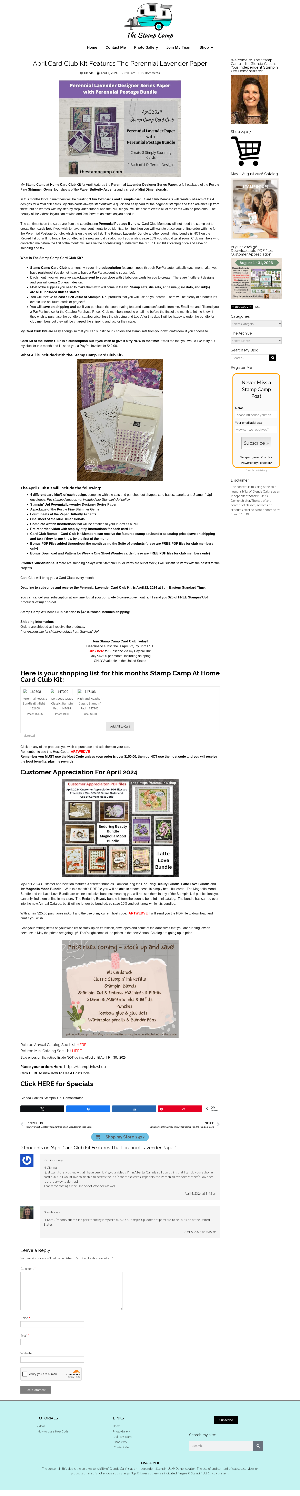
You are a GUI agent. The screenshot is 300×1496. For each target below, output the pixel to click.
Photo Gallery (146, 47)
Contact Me (116, 47)
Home (92, 47)
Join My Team (178, 47)
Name (25, 1318)
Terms (255, 470)
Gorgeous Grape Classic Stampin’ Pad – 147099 (62, 703)
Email (24, 1335)
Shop (204, 47)
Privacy (263, 470)
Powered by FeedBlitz (256, 462)
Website (26, 1353)
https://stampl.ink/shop (85, 1067)
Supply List (29, 735)
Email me (167, 341)
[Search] (258, 1446)
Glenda (48, 1212)
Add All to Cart (120, 726)
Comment (28, 1268)
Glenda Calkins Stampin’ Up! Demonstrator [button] (51, 1098)
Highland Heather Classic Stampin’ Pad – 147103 (89, 703)
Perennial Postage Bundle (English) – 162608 (35, 703)
